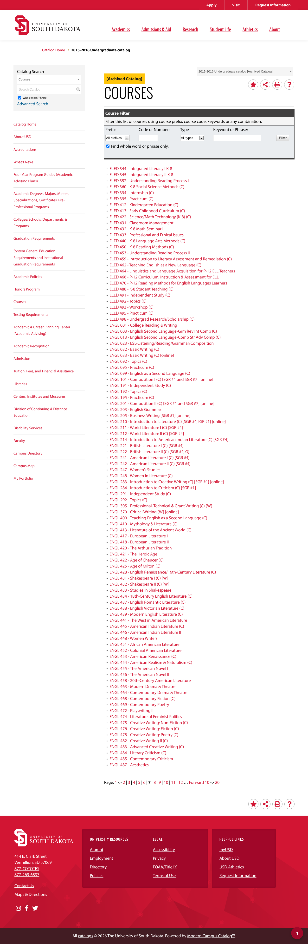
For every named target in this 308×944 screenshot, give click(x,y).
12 (180, 782)
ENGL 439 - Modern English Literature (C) (146, 614)
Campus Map (24, 465)
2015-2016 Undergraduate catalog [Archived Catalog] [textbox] (236, 71)
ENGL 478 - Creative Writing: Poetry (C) (143, 734)
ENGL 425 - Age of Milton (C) (134, 566)
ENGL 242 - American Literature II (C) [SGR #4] (150, 463)
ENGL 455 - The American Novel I (138, 668)
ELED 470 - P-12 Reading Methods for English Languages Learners (168, 283)
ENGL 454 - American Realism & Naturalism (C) (150, 662)
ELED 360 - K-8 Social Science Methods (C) (146, 186)
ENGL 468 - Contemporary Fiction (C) (142, 698)
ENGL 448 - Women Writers (133, 638)
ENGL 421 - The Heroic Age (133, 554)
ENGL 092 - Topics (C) (128, 361)
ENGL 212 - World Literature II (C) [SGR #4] (146, 433)
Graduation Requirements (34, 238)
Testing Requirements (30, 314)
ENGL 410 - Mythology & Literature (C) (143, 524)
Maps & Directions (30, 894)
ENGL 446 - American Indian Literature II (145, 632)
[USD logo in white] (43, 845)
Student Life (220, 29)
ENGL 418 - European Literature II (139, 542)
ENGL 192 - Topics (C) (128, 391)
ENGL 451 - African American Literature (144, 644)
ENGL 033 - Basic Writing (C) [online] (141, 355)
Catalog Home (53, 50)
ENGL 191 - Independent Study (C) (140, 385)
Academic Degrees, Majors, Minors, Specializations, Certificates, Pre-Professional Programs (41, 200)
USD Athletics (231, 867)
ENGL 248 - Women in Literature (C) (141, 475)
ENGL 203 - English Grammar (135, 409)
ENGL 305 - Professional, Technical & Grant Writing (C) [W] (160, 505)
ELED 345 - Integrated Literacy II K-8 (141, 174)
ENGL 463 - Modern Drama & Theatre (142, 686)
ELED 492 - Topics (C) (128, 301)
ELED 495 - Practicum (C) (131, 313)
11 (173, 782)
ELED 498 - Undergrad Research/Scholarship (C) (151, 319)
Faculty (19, 440)
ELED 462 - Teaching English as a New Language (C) (155, 265)
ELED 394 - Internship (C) (131, 192)
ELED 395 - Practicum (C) (131, 198)
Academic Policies (27, 276)
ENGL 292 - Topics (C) (128, 499)
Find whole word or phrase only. (140, 146)
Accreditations (25, 149)
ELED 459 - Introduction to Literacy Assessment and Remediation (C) (170, 259)
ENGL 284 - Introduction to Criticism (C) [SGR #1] (152, 487)
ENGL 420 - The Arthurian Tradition (140, 548)
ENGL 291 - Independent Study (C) (140, 493)
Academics (121, 29)
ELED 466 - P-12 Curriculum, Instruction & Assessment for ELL (164, 277)
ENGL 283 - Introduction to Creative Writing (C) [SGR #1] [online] (166, 481)
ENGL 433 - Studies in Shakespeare (140, 590)
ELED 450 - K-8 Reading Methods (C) (141, 247)
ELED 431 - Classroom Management (141, 222)
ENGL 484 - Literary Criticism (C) (137, 752)
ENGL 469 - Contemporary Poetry (139, 704)
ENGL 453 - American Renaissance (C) (142, 656)
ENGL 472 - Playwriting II (131, 710)
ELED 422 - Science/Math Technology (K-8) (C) (150, 216)
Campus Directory (27, 453)
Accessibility (164, 849)
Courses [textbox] (24, 79)
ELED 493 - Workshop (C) (131, 307)
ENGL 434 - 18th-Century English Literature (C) (150, 596)
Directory (98, 867)
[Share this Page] (265, 84)
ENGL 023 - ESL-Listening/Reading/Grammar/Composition (161, 343)
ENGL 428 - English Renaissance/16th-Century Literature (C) (162, 572)
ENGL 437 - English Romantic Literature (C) (147, 602)
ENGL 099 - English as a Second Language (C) (149, 373)
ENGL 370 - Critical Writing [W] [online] (144, 512)
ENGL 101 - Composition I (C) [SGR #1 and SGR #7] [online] (161, 379)
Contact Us (24, 885)
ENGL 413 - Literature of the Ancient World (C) (150, 530)
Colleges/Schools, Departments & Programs (40, 222)
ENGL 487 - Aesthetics (129, 764)
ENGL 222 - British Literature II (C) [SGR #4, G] (149, 451)
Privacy (159, 858)
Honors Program (26, 289)
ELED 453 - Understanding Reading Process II (149, 253)
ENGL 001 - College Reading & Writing (143, 325)
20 (217, 782)
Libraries (20, 384)
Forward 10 (199, 782)
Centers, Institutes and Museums (39, 396)
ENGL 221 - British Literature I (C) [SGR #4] (146, 445)
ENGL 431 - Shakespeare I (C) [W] (138, 578)
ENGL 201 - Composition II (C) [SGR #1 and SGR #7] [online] (161, 403)
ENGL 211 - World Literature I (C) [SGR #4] (146, 427)
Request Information (273, 5)
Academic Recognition (31, 346)
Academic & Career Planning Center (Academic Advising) (41, 330)
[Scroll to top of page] (297, 933)
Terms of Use (164, 875)
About (274, 29)
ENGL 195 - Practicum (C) (131, 397)
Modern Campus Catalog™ (211, 935)
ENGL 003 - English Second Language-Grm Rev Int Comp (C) (163, 331)
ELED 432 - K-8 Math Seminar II (136, 228)
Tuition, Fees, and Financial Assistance (43, 371)
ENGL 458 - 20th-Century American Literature (150, 680)
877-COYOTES (26, 868)
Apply (211, 5)
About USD (22, 136)
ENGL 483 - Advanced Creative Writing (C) (146, 746)
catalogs (85, 935)
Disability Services (27, 428)
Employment (101, 858)
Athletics (250, 29)
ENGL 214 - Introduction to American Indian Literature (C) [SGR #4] (168, 439)
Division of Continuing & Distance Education (40, 412)
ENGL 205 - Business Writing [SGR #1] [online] (149, 415)
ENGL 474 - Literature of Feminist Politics (145, 716)
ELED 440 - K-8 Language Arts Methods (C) (147, 241)
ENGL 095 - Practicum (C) (131, 367)
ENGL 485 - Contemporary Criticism (141, 758)
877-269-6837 (26, 874)
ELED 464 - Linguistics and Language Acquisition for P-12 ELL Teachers (172, 271)
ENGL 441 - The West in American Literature (148, 620)
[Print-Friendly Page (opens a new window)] (277, 84)
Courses (19, 301)
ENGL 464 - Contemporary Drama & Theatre (148, 692)
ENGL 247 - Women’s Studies (134, 469)
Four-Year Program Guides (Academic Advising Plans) (43, 178)
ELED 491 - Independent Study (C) (139, 295)
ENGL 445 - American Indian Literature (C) (146, 626)
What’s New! (23, 162)
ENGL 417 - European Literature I (138, 536)
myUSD (226, 849)
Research (190, 29)
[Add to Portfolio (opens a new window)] (253, 84)
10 (166, 782)
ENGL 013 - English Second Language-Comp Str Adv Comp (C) (165, 337)
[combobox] (245, 71)
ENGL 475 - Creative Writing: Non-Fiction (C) (148, 722)
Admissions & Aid (156, 29)
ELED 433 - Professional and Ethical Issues (146, 235)
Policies (96, 875)
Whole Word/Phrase (35, 98)
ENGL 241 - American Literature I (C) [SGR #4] (149, 457)
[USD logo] (47, 27)
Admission (21, 358)
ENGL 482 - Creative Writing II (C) (138, 740)
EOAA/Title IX (165, 867)
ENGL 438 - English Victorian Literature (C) (146, 608)
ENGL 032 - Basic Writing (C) (134, 349)
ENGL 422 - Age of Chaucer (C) (136, 560)
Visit (236, 5)
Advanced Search (32, 103)
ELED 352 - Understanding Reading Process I (149, 180)
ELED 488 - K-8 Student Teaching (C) (141, 289)
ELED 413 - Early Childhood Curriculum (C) (147, 210)
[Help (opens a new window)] (289, 84)
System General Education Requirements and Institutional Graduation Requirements (38, 257)
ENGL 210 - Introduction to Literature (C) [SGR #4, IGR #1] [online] (167, 421)
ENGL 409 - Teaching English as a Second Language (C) (158, 518)
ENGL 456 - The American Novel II (139, 674)
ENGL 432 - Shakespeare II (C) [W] (139, 584)
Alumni (96, 849)
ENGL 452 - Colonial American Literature (145, 650)
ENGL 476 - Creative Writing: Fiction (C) (144, 728)
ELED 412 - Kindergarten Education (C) (143, 204)
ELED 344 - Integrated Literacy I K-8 (140, 168)
